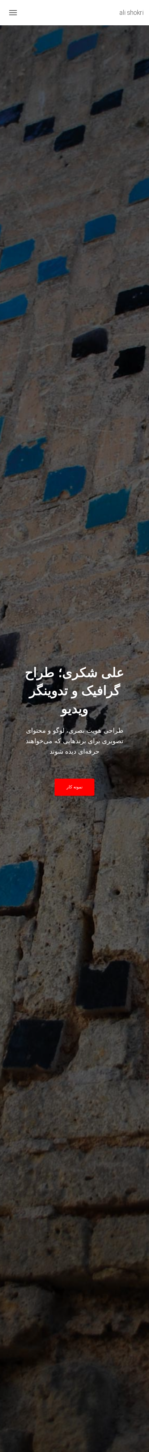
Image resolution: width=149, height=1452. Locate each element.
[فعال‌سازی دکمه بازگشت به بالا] (14, 1437)
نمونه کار (74, 786)
